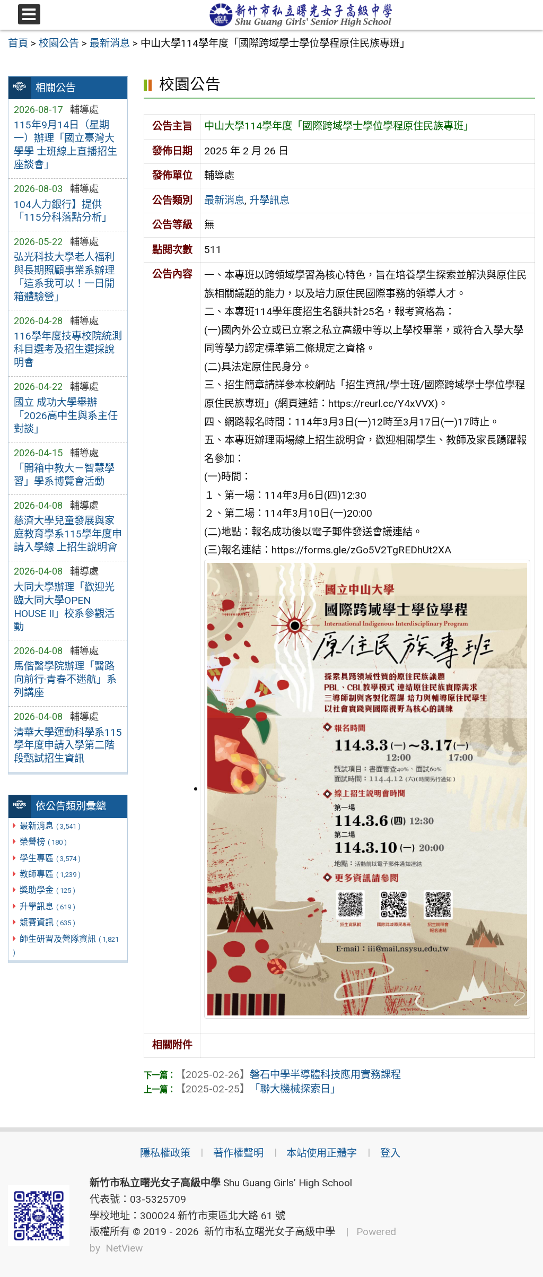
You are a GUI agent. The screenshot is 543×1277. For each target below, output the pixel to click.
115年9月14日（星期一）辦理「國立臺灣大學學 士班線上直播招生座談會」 (65, 145)
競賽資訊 (47, 922)
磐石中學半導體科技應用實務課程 (288, 1074)
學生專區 (50, 858)
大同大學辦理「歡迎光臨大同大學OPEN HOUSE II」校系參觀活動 (64, 607)
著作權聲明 (238, 1153)
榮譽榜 (43, 842)
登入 (390, 1153)
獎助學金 (47, 890)
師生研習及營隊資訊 (66, 945)
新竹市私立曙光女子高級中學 (267, 1232)
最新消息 (50, 826)
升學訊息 (47, 906)
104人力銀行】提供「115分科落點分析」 (63, 211)
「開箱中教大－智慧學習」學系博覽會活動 (64, 475)
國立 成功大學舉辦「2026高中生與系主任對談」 (66, 415)
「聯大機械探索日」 (258, 1089)
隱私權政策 (165, 1153)
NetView (124, 1248)
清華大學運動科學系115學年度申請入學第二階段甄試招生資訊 (68, 745)
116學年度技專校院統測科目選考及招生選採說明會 (68, 349)
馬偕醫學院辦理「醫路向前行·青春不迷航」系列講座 (65, 679)
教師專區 (50, 874)
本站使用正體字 (321, 1153)
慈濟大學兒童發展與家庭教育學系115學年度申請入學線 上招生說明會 (68, 534)
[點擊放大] (367, 789)
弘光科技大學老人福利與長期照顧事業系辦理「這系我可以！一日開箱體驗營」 (64, 277)
